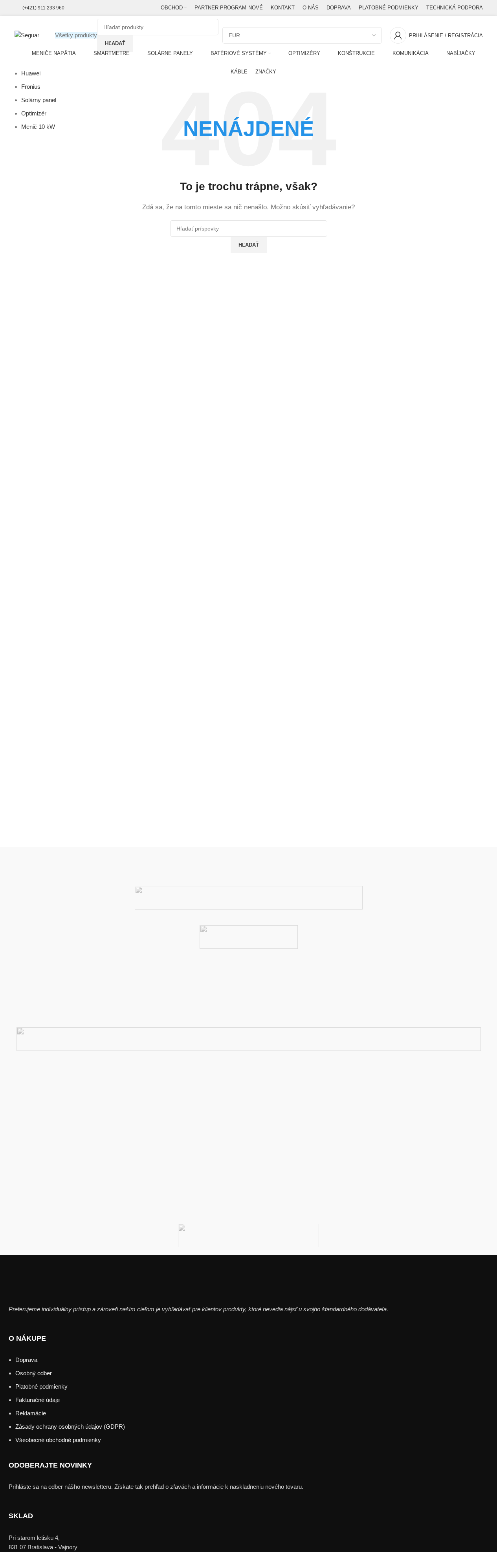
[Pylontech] (249, 1082)
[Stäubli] (249, 964)
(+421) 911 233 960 (43, 8)
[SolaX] (249, 996)
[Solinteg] (249, 980)
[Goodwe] (249, 1176)
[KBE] (249, 1114)
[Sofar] (249, 1011)
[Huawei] (249, 1145)
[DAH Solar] (249, 1208)
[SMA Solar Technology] (249, 1039)
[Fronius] (249, 1192)
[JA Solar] (249, 1129)
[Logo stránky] (27, 34)
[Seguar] (249, 1066)
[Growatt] (249, 1161)
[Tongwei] (249, 897)
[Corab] (249, 1235)
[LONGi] (249, 1098)
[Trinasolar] (249, 870)
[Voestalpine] (249, 854)
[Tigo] (249, 937)
